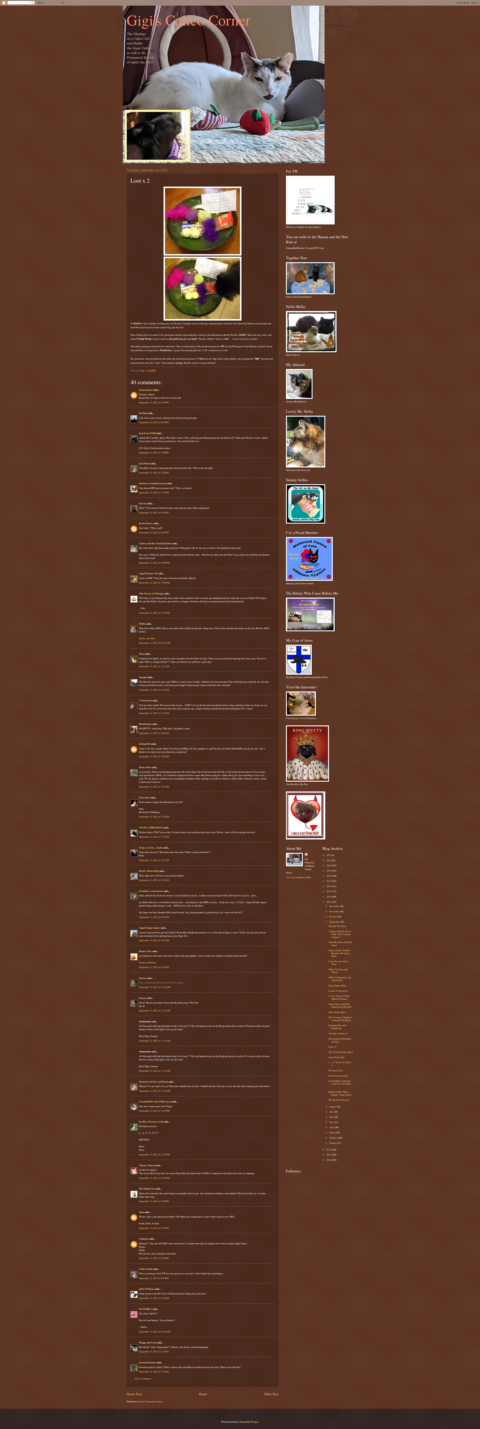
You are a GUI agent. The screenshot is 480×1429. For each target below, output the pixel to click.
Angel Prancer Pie (148, 573)
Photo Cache (145, 951)
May (331, 1122)
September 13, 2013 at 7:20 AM (154, 756)
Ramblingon (145, 724)
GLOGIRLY (145, 1309)
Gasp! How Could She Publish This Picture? (340, 1005)
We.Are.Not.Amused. (338, 1099)
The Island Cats (147, 1188)
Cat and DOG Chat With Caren (155, 1101)
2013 (329, 901)
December (334, 906)
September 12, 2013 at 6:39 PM (154, 402)
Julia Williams (146, 1288)
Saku (141, 1212)
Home (203, 1394)
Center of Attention (337, 990)
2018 (329, 875)
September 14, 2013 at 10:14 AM (154, 1331)
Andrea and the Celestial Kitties (155, 543)
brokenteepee (146, 390)
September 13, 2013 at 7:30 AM (154, 816)
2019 (329, 870)
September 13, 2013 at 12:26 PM (154, 1110)
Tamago (143, 677)
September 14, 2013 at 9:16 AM (154, 1298)
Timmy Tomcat (147, 1165)
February (333, 1137)
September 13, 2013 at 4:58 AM (154, 733)
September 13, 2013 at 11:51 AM (154, 1040)
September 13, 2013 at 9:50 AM (154, 967)
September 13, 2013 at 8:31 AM (154, 880)
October (333, 916)
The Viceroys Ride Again (340, 1052)
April (332, 1127)
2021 (329, 860)
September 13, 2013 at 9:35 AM (154, 940)
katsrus (142, 978)
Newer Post (134, 1394)
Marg (142, 653)
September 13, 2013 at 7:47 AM (154, 860)
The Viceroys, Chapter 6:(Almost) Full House (340, 1019)
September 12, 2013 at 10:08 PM (154, 562)
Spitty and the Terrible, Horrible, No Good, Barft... (339, 953)
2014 (329, 896)
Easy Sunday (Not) (337, 985)
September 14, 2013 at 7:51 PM (154, 1371)
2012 (329, 1149)
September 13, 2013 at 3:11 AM (154, 666)
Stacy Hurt (144, 797)
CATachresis (145, 700)
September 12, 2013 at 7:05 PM (154, 472)
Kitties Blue (145, 767)
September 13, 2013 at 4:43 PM (154, 1258)
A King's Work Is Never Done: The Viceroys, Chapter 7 (339, 934)
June (331, 1117)
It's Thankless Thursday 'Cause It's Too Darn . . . (340, 1083)
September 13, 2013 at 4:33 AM (154, 713)
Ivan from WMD (147, 433)
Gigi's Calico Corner (188, 20)
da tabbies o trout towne (151, 891)
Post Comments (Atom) (151, 1401)
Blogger (255, 1421)
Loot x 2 (332, 1046)
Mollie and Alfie (147, 638)
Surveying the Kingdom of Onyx (339, 1040)
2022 (329, 855)
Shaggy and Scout (148, 1342)
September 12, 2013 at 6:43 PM (154, 422)
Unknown (143, 1238)
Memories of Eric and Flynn (153, 1081)
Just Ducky (144, 463)
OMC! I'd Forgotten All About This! (339, 979)
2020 (329, 865)
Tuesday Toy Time (337, 926)
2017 (329, 881)
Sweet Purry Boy (336, 1057)
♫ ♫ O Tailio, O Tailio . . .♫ (340, 1064)
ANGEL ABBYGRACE (151, 827)
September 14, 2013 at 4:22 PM (154, 1351)
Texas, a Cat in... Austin (151, 847)
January (333, 1142)
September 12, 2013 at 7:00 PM (154, 452)
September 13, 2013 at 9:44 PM (154, 1278)
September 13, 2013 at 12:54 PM (154, 1178)
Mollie (142, 623)
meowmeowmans (147, 1362)
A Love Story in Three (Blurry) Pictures (339, 997)
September (334, 921)
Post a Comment (143, 1378)
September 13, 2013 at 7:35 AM (154, 836)
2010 (329, 1160)
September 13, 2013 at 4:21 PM (154, 1228)
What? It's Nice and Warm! (337, 971)
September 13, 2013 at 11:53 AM (154, 1090)
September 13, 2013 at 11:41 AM (154, 987)
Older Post (271, 1394)
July (331, 1111)
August (333, 1106)
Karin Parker (146, 523)
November (334, 911)
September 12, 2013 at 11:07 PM (154, 612)
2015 (329, 891)
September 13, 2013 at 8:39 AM (154, 917)
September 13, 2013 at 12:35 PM (154, 1154)
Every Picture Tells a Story (338, 963)
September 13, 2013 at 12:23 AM (154, 642)
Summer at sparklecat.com (152, 483)
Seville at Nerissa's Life (151, 1121)
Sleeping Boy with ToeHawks (337, 1027)
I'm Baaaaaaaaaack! (338, 1075)
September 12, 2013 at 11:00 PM (154, 582)
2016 (329, 886)
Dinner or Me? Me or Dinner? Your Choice (340, 1093)
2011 (329, 1154)
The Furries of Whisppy (151, 593)
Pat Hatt (143, 413)
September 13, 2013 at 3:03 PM (154, 1201)
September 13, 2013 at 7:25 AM (154, 786)
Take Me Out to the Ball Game (340, 943)
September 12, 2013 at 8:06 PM (154, 532)
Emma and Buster (147, 962)
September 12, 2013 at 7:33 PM (154, 492)
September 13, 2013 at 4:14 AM (154, 689)
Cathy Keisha (146, 1269)
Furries (143, 503)
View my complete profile (298, 877)
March (332, 1132)
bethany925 (144, 743)
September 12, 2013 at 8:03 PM (154, 512)
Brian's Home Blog (149, 871)
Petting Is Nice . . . (337, 1070)
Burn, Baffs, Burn (336, 1012)
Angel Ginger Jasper (149, 927)
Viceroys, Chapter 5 (337, 1033)
